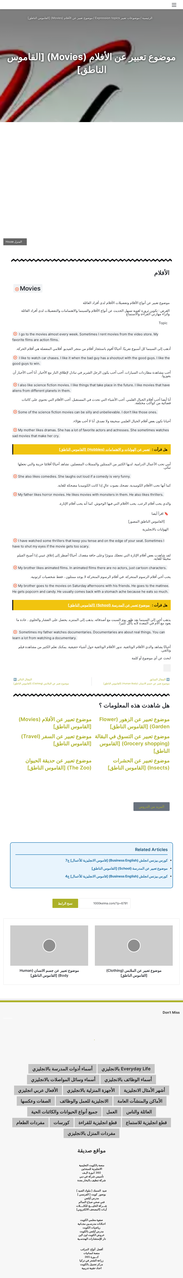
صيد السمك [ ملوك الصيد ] (91, 1190)
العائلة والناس (139, 1111)
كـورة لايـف (88, 1172)
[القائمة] (174, 6)
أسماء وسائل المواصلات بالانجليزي (63, 1079)
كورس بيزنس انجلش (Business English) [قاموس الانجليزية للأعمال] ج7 (116, 860)
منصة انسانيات (91, 1253)
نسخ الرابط (65, 903)
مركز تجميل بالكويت (91, 1264)
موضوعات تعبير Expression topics (117, 18)
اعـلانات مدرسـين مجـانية (92, 1223)
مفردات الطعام (30, 1122)
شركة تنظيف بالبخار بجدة (91, 1180)
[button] (167, 668)
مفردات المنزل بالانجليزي (91, 1133)
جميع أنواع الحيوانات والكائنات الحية (64, 1111)
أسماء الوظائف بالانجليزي (128, 1079)
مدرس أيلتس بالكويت (92, 1231)
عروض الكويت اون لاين (91, 1235)
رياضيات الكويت (91, 1227)
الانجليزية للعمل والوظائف (84, 1101)
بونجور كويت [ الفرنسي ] (91, 1194)
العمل (111, 1111)
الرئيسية (147, 18)
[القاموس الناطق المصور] (146, 521)
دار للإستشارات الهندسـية (91, 1238)
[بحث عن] (9, 6)
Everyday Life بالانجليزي (126, 1068)
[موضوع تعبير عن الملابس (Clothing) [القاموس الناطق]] (134, 945)
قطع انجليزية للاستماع (146, 1122)
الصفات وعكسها (36, 1101)
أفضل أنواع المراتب (91, 1249)
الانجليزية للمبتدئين (91, 1168)
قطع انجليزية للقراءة (98, 1122)
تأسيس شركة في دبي (91, 1176)
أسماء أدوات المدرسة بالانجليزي (62, 1068)
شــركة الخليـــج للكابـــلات (91, 1205)
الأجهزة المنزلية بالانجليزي (91, 1090)
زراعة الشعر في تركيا (91, 1260)
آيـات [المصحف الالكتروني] (91, 1209)
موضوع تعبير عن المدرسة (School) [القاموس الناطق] (130, 868)
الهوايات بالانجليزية (155, 529)
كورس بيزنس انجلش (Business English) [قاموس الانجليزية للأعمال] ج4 (116, 876)
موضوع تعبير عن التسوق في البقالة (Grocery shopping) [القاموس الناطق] (132, 743)
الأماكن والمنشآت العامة (139, 1101)
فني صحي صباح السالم (92, 1202)
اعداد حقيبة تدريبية (92, 1268)
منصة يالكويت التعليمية (91, 1165)
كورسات (62, 1122)
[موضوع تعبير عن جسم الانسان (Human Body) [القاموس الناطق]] (49, 945)
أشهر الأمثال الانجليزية (144, 1090)
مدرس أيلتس (91, 1198)
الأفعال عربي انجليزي (38, 1090)
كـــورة (95, 1257)
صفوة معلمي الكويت (91, 1220)
